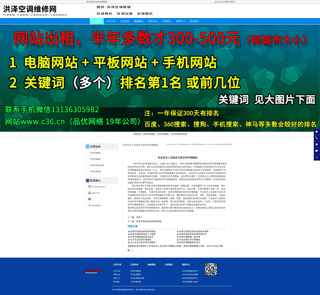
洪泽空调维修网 (182, 144)
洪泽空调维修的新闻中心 (198, 144)
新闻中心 (144, 246)
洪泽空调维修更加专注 (189, 242)
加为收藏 (225, 2)
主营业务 (134, 264)
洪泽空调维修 (95, 153)
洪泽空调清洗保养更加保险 (149, 221)
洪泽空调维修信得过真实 (142, 237)
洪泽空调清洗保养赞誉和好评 (193, 234)
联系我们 (232, 2)
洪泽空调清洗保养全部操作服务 (194, 231)
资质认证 (116, 274)
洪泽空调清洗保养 (97, 165)
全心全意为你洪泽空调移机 (143, 242)
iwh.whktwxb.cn (186, 208)
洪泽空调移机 (95, 159)
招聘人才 (116, 278)
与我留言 (169, 264)
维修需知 (152, 264)
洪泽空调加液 (95, 172)
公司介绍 (117, 264)
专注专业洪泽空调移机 (140, 239)
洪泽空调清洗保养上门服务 (143, 234)
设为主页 (218, 2)
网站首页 (96, 21)
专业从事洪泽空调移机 (189, 239)
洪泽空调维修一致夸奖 (189, 237)
